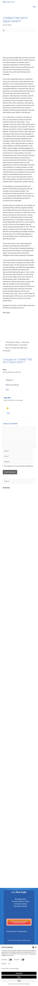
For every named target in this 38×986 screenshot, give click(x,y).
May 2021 (6, 641)
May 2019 (6, 707)
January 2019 (7, 718)
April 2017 (6, 778)
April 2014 (6, 846)
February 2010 (8, 878)
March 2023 (7, 604)
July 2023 (6, 593)
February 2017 (8, 784)
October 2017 (7, 761)
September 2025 (8, 524)
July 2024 (6, 558)
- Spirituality (25, 342)
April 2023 (6, 601)
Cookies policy (22, 931)
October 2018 (7, 727)
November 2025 (8, 519)
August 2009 (7, 883)
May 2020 (6, 675)
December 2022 (8, 610)
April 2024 (6, 567)
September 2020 (8, 664)
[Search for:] (19, 481)
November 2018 (8, 724)
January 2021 (7, 653)
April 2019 (6, 709)
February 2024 (8, 573)
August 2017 (7, 766)
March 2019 (7, 712)
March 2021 (7, 647)
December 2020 (8, 655)
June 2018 (6, 738)
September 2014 (8, 843)
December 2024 (8, 544)
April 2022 (6, 624)
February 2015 (8, 832)
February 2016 (8, 812)
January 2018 (7, 752)
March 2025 (7, 536)
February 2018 (8, 749)
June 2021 (6, 638)
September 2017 (8, 764)
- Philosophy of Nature (12, 342)
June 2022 (6, 621)
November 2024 (8, 547)
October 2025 (7, 521)
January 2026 (7, 513)
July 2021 (6, 635)
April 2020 (6, 678)
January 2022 (7, 627)
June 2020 (6, 672)
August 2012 (7, 869)
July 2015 (6, 829)
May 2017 (6, 775)
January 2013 (7, 863)
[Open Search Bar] (26, 7)
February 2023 (8, 607)
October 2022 (7, 615)
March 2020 (7, 681)
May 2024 (6, 564)
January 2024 (7, 576)
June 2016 (6, 801)
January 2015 (7, 835)
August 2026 (7, 493)
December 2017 (8, 755)
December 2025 (8, 516)
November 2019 (8, 689)
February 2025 (8, 539)
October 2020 (7, 661)
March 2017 (7, 781)
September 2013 (8, 855)
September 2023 (8, 587)
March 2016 (7, 809)
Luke (19, 892)
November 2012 (8, 866)
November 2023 (8, 581)
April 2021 (6, 644)
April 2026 (6, 504)
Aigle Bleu (7, 398)
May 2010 (6, 875)
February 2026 (8, 510)
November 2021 (8, 633)
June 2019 (6, 704)
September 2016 (8, 798)
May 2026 (6, 501)
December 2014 (8, 838)
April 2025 (6, 533)
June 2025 (6, 530)
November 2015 (8, 821)
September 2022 (8, 618)
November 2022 (8, 613)
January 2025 (7, 541)
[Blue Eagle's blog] (8, 7)
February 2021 (8, 650)
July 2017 (6, 769)
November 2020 (8, 658)
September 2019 (8, 695)
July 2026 (6, 496)
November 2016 (8, 792)
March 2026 (7, 507)
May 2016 (6, 803)
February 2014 (8, 849)
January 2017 (7, 786)
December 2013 (8, 852)
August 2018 (7, 732)
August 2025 (7, 527)
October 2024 (7, 550)
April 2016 (6, 806)
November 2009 (8, 880)
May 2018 (6, 741)
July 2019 (6, 701)
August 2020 (7, 667)
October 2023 (7, 584)
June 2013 (6, 858)
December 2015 (8, 818)
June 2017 (6, 772)
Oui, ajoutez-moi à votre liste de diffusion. (18, 466)
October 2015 (7, 823)
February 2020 (8, 684)
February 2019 (8, 715)
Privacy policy (11, 931)
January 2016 (7, 815)
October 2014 (7, 841)
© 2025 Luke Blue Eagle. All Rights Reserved (19, 940)
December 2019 (8, 687)
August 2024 (7, 556)
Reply (7, 390)
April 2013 (6, 860)
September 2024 (8, 553)
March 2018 (7, 746)
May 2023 (6, 598)
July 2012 (6, 872)
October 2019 (7, 692)
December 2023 (8, 578)
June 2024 (6, 561)
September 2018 (8, 729)
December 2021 (8, 630)
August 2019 (7, 698)
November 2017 (8, 758)
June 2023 (6, 596)
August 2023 (7, 590)
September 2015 (8, 826)
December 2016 (8, 789)
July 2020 (6, 670)
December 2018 (8, 721)
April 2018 (6, 744)
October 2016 (7, 795)
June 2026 (6, 499)
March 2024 (7, 570)
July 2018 (6, 735)
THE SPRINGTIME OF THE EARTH (16, 345)
